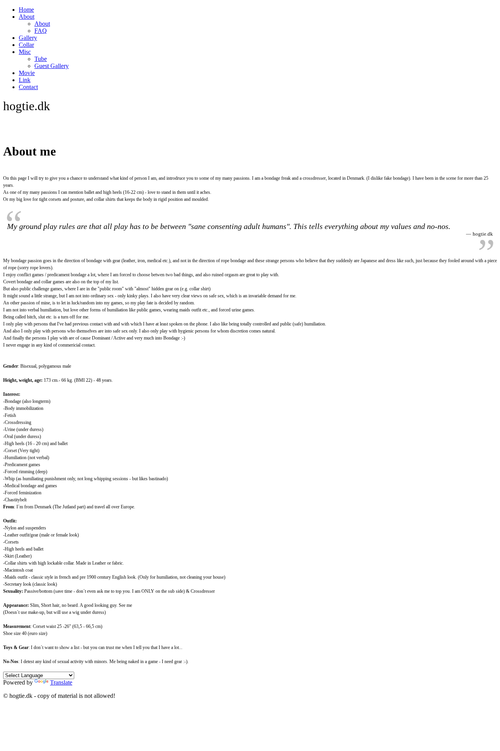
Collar (26, 44)
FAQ (40, 30)
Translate (61, 682)
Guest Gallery (51, 66)
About (26, 16)
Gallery (28, 37)
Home (26, 9)
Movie (27, 73)
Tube (40, 58)
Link (24, 80)
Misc (25, 51)
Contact (28, 87)
